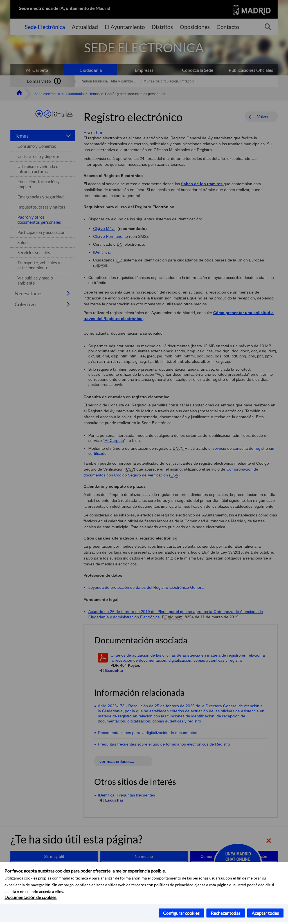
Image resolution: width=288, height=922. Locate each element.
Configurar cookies (181, 913)
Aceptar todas (265, 913)
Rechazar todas (225, 913)
